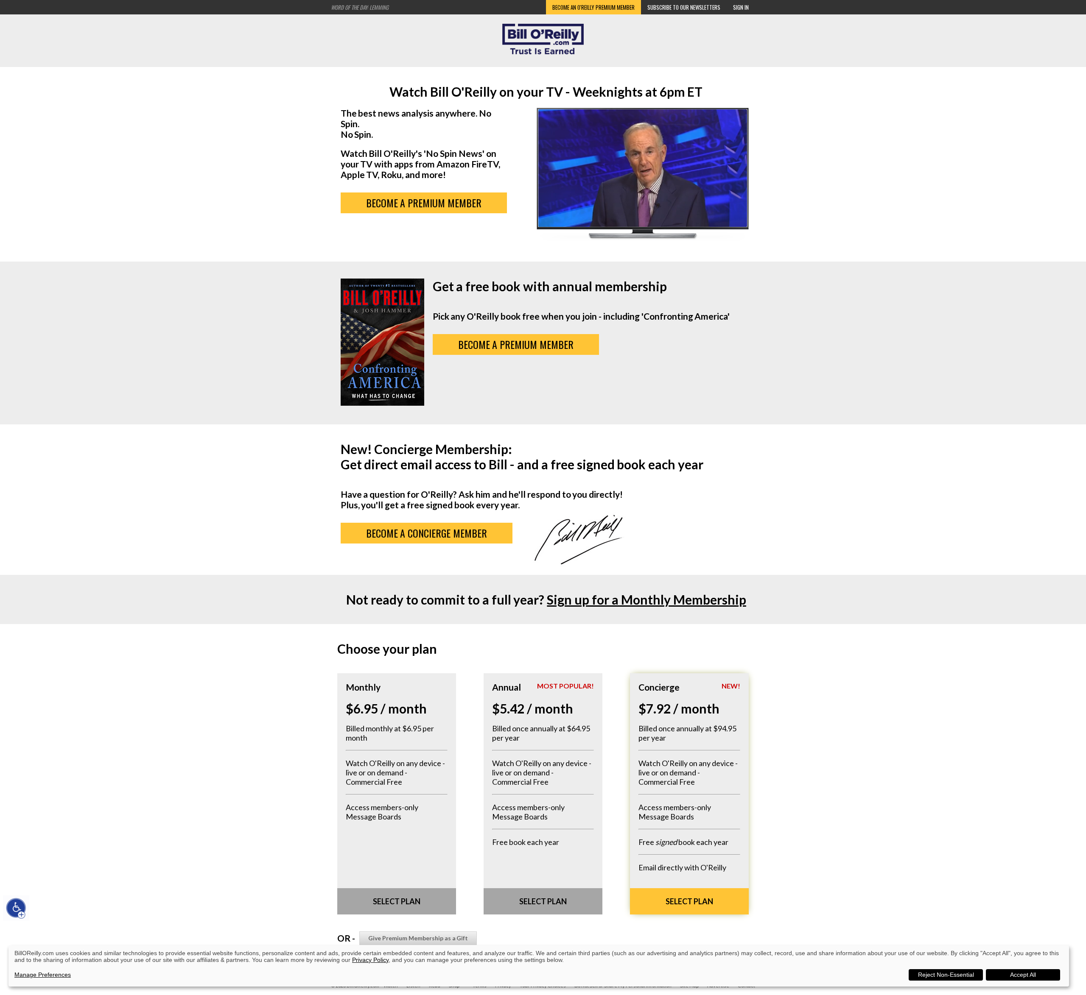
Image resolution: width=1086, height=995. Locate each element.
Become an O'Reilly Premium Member (593, 7)
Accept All (1023, 974)
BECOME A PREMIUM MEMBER (424, 202)
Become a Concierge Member (426, 533)
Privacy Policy (370, 959)
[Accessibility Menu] (16, 908)
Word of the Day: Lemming (360, 7)
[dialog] (538, 966)
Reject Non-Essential (946, 974)
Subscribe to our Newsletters (683, 7)
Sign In (741, 7)
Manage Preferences (42, 974)
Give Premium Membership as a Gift (418, 938)
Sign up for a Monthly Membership (646, 599)
